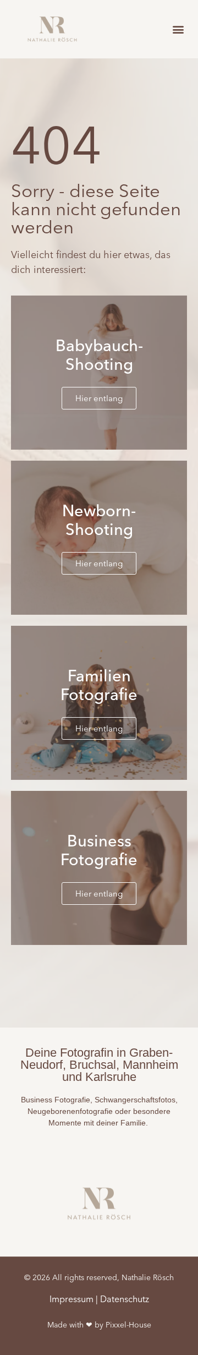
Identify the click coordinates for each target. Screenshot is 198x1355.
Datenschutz (124, 1298)
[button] (178, 29)
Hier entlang (99, 398)
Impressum (72, 1298)
